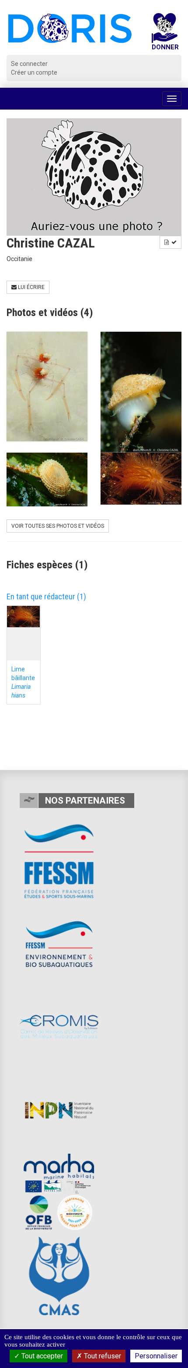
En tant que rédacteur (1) (46, 596)
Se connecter (29, 63)
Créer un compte (34, 72)
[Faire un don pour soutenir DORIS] (165, 34)
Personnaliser (156, 1356)
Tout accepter (41, 1356)
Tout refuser (101, 1356)
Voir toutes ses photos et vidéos (57, 526)
